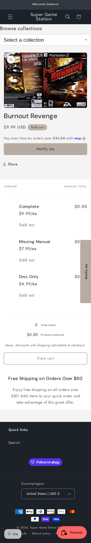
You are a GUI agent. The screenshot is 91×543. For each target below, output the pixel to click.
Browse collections (21, 28)
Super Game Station (43, 528)
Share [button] (13, 164)
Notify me (46, 149)
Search (14, 442)
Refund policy (41, 533)
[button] (10, 16)
